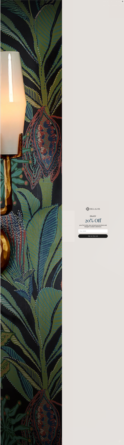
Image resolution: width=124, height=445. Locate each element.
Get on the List (93, 236)
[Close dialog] (122, 1)
